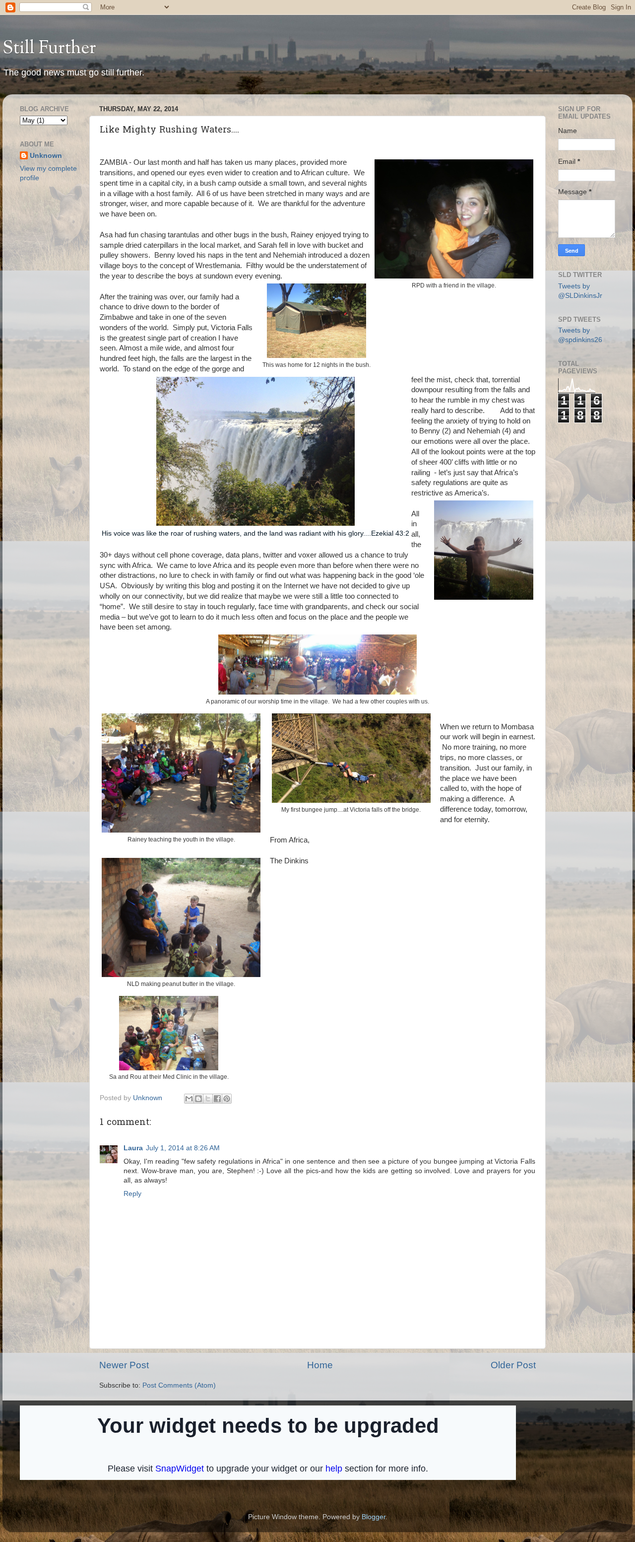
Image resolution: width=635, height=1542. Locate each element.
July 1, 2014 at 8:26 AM (183, 1148)
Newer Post (124, 1365)
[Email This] (189, 1099)
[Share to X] (208, 1099)
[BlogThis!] (198, 1099)
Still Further (49, 49)
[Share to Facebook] (217, 1099)
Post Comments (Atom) (179, 1385)
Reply (132, 1193)
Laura (133, 1148)
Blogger (373, 1517)
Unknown (46, 155)
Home (320, 1365)
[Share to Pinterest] (227, 1099)
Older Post (513, 1365)
